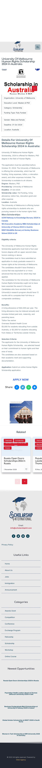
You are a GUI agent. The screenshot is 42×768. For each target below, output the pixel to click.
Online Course (10, 656)
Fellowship (9, 637)
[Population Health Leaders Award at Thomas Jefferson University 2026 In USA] (21, 688)
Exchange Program (12, 630)
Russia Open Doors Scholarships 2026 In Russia (21, 680)
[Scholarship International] (18, 47)
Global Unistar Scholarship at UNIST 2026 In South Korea (21, 720)
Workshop (9, 650)
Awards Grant (10, 611)
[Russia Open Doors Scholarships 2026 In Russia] (21, 676)
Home (7, 564)
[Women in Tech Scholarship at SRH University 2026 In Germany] (21, 729)
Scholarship (9, 643)
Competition (10, 617)
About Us (8, 570)
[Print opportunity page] (11, 395)
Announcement (11, 590)
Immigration (9, 583)
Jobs (7, 577)
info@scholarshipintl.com (21, 528)
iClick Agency (21, 760)
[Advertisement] (21, 21)
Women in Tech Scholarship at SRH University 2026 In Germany (21, 734)
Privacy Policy (7, 545)
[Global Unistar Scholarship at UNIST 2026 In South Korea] (21, 716)
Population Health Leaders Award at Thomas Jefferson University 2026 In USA (21, 693)
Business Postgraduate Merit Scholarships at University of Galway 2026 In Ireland (21, 707)
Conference (9, 624)
